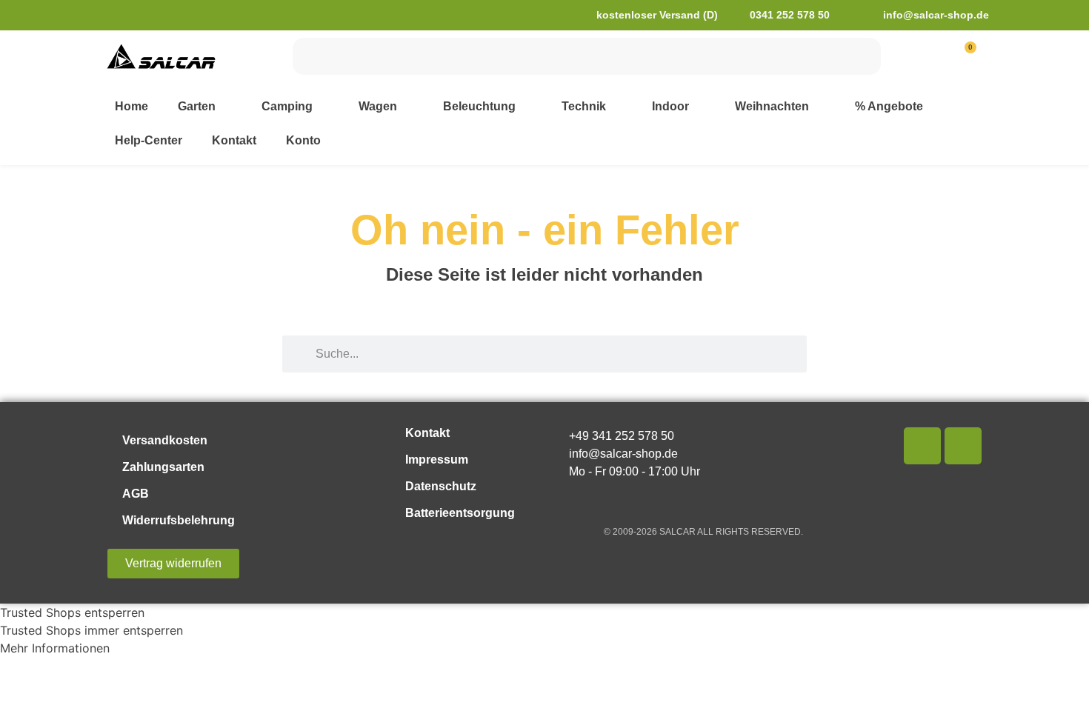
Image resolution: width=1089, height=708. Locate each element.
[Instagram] (963, 445)
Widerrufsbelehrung (178, 520)
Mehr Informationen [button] (55, 648)
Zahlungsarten (163, 467)
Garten (197, 106)
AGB (135, 493)
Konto (303, 140)
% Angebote (889, 106)
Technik (584, 106)
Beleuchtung (479, 106)
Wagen (378, 106)
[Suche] (862, 56)
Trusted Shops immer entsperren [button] (91, 630)
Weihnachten (772, 106)
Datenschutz (440, 486)
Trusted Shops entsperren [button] (72, 612)
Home (131, 106)
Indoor (670, 106)
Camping (287, 106)
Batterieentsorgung (460, 513)
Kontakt (234, 140)
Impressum (436, 459)
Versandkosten (164, 440)
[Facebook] (922, 445)
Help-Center (148, 140)
